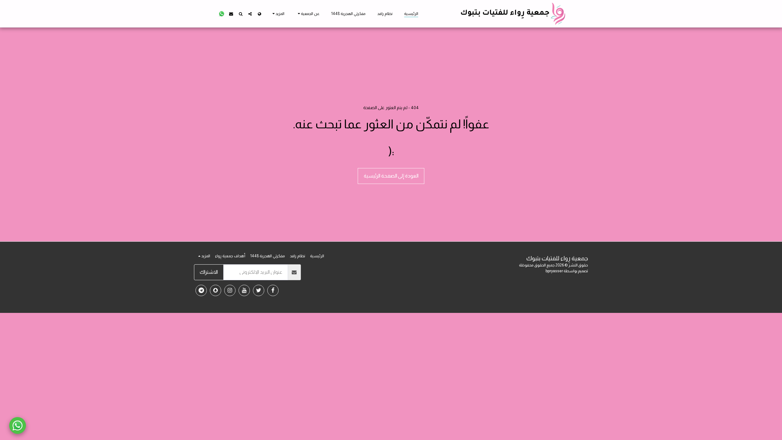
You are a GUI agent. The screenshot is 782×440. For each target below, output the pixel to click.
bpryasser (554, 271)
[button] (307, 13)
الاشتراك (209, 272)
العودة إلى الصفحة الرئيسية (391, 175)
